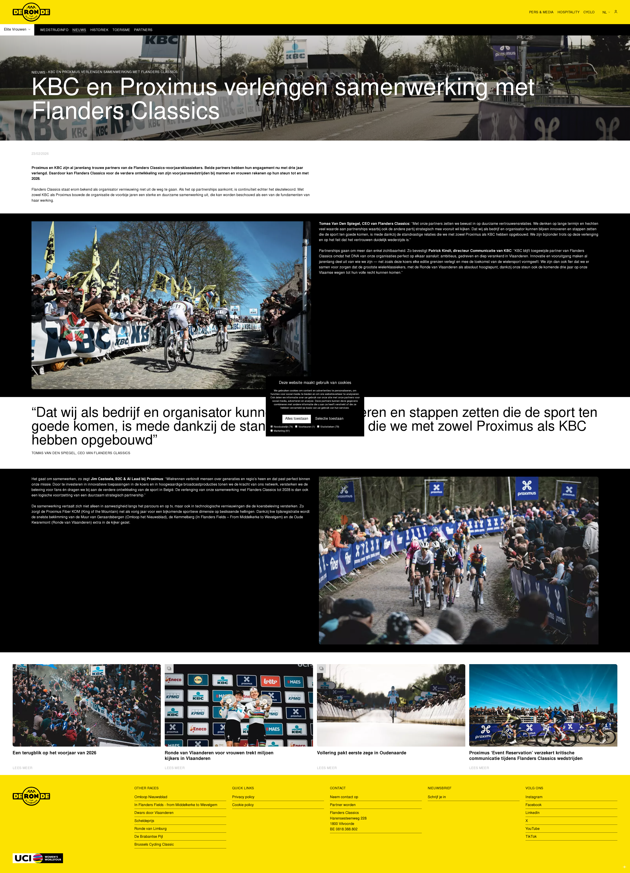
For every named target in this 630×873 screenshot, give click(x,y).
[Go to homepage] (31, 12)
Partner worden (343, 805)
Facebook (533, 805)
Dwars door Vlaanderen (154, 813)
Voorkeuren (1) (306, 427)
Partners (143, 30)
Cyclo (589, 12)
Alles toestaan (296, 419)
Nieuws (79, 30)
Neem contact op (344, 797)
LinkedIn (532, 813)
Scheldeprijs (144, 821)
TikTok (531, 837)
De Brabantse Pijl (148, 837)
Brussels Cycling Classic (154, 845)
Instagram (533, 797)
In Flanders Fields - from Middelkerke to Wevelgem (175, 805)
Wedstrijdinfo (54, 30)
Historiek (99, 30)
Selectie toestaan (329, 419)
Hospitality (568, 12)
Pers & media (541, 12)
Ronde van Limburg (150, 829)
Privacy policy (243, 797)
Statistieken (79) (329, 427)
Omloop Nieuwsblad (150, 797)
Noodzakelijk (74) (283, 427)
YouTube (532, 829)
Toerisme (121, 30)
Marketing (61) (281, 431)
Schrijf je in (437, 797)
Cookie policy (243, 805)
